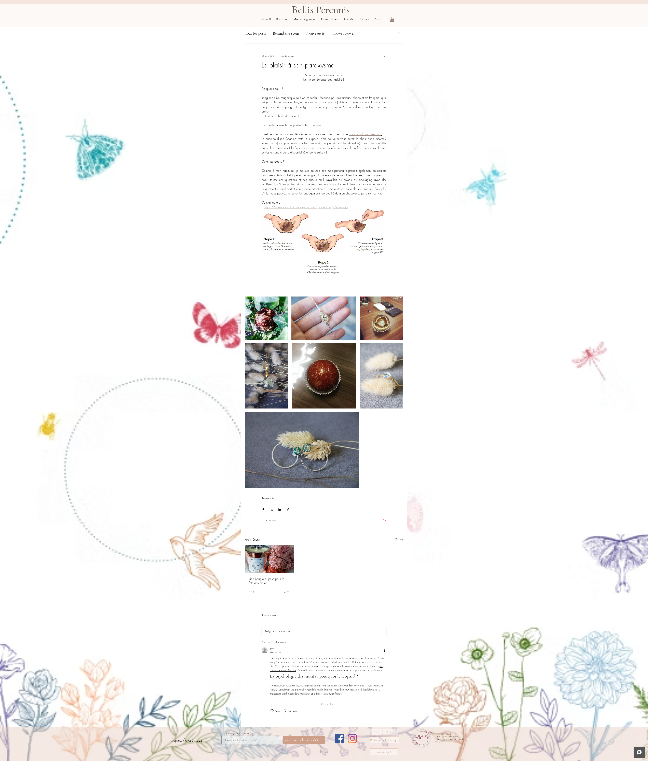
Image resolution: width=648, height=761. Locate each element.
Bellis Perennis (321, 10)
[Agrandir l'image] (266, 318)
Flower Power (344, 33)
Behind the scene (286, 33)
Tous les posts (255, 33)
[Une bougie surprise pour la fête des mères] (269, 559)
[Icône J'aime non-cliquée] (272, 711)
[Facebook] (339, 738)
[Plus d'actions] (384, 56)
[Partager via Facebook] (263, 509)
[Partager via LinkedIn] (279, 509)
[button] (392, 19)
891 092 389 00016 (449, 736)
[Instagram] (352, 738)
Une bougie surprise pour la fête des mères (266, 581)
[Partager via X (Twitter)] (271, 509)
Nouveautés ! (316, 33)
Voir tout (399, 539)
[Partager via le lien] (288, 509)
